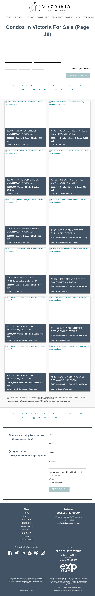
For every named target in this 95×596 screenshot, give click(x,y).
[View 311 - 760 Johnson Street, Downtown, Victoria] (69, 310)
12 (65, 85)
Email (51, 444)
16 (23, 90)
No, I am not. (56, 476)
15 (81, 85)
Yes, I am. (55, 479)
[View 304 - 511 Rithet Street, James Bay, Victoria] (25, 359)
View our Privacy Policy (26, 590)
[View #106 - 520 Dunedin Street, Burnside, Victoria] (69, 212)
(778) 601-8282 (17, 451)
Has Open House (81, 68)
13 (70, 85)
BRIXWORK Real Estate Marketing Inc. (72, 590)
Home (26, 513)
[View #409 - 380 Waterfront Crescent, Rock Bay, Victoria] (69, 114)
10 (54, 85)
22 (56, 90)
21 (50, 90)
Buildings (26, 520)
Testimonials (26, 540)
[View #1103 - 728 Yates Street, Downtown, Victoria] (25, 114)
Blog (78, 17)
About (8, 17)
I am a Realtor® (57, 483)
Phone (51, 453)
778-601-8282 (68, 520)
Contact (69, 17)
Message (52, 462)
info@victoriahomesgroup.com (27, 455)
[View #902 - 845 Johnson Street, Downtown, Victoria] (25, 212)
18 (34, 90)
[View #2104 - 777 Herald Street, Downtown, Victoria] (25, 163)
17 (28, 90)
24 (67, 90)
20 (45, 90)
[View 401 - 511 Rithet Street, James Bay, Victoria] (25, 310)
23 (61, 90)
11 (59, 85)
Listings (26, 523)
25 (72, 90)
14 (76, 85)
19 (39, 90)
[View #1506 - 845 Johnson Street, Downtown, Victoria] (69, 163)
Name (51, 435)
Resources (57, 17)
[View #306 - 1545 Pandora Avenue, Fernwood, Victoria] (69, 359)
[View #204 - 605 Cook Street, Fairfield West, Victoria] (25, 261)
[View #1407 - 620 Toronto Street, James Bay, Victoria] (69, 261)
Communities (43, 17)
